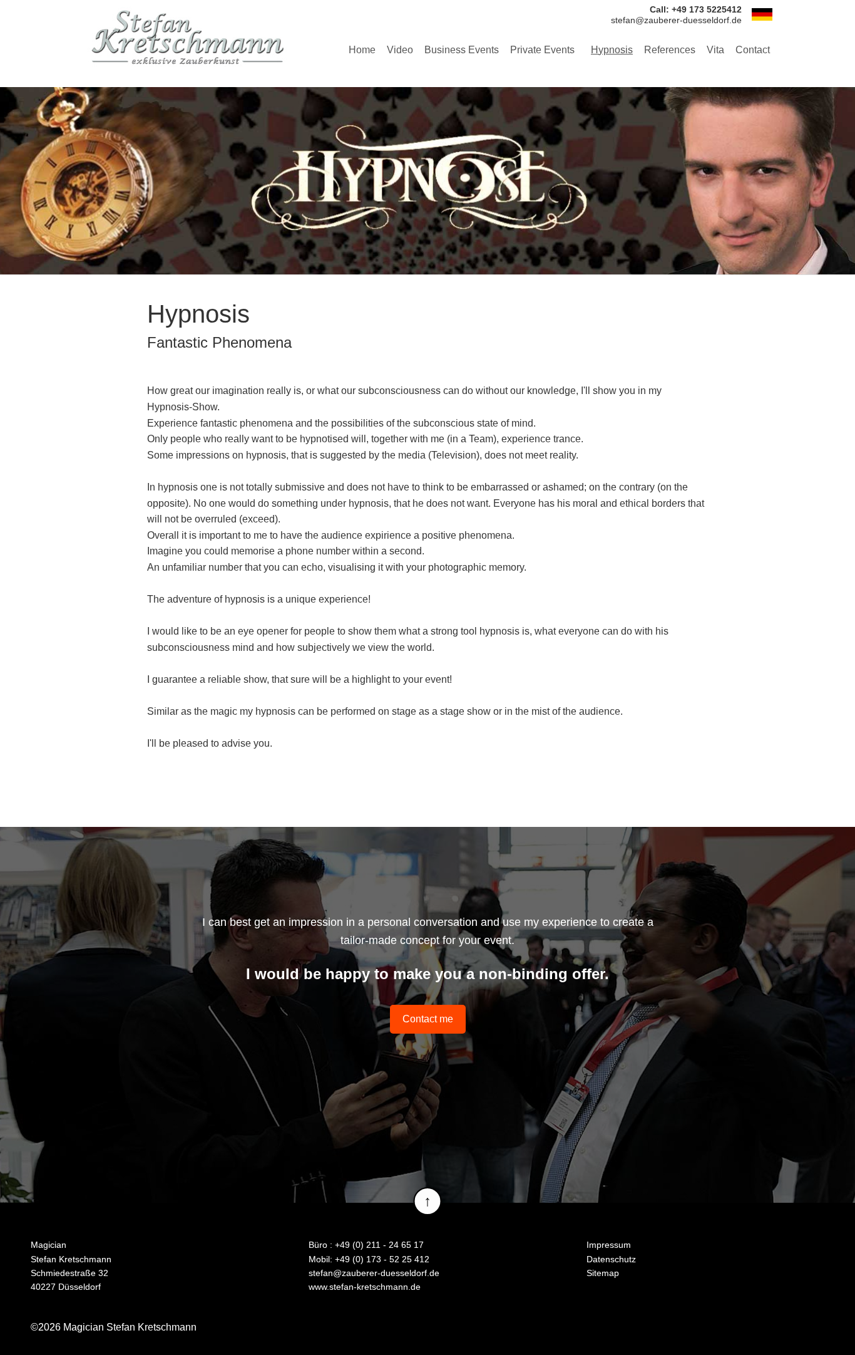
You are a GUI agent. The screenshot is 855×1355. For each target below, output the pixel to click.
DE (761, 14)
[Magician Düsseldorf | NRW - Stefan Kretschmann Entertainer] (187, 37)
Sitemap (602, 1273)
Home (362, 49)
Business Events (461, 49)
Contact (752, 49)
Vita (715, 49)
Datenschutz (611, 1259)
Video (400, 49)
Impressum (608, 1245)
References (669, 49)
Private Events (542, 49)
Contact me (427, 1019)
